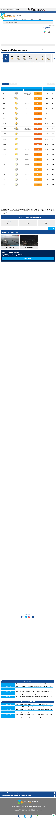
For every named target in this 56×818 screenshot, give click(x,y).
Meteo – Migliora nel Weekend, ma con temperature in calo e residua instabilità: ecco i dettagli (36, 691)
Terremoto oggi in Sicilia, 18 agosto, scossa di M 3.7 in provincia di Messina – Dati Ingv (34, 714)
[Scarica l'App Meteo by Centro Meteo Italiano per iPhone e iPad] (49, 32)
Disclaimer (29, 806)
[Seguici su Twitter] (26, 617)
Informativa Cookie (37, 806)
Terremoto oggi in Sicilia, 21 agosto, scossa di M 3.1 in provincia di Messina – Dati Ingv (34, 709)
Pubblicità (24, 806)
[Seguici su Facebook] (22, 617)
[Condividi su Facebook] (19, 816)
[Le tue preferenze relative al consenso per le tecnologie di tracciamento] (53, 815)
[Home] (11, 18)
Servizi (12, 806)
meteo (15, 19)
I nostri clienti (17, 806)
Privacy (43, 806)
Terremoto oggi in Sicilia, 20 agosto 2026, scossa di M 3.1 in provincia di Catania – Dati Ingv (35, 712)
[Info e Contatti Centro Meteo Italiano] (33, 617)
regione (40, 19)
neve (32, 19)
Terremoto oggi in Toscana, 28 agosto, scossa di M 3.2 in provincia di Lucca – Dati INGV (34, 704)
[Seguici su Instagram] (29, 617)
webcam (24, 19)
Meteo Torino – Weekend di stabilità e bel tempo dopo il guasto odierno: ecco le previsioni (35, 686)
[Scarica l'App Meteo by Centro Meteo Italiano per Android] (45, 32)
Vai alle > (51, 231)
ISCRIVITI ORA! (28, 258)
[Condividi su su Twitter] (25, 816)
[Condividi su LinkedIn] (31, 816)
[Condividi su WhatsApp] (37, 816)
